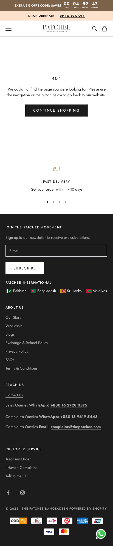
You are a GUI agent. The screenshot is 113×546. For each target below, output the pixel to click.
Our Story (13, 317)
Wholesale (13, 326)
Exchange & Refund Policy (26, 342)
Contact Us (14, 395)
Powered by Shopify (88, 508)
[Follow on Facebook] (8, 492)
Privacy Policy (16, 351)
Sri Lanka (74, 291)
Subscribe (24, 268)
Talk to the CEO (17, 476)
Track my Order (18, 459)
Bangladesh (46, 291)
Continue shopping (56, 110)
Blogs (10, 334)
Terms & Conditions (21, 368)
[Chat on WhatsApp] (101, 534)
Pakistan (19, 291)
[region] (56, 179)
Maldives (100, 291)
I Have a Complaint (20, 467)
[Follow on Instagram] (22, 492)
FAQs (9, 359)
